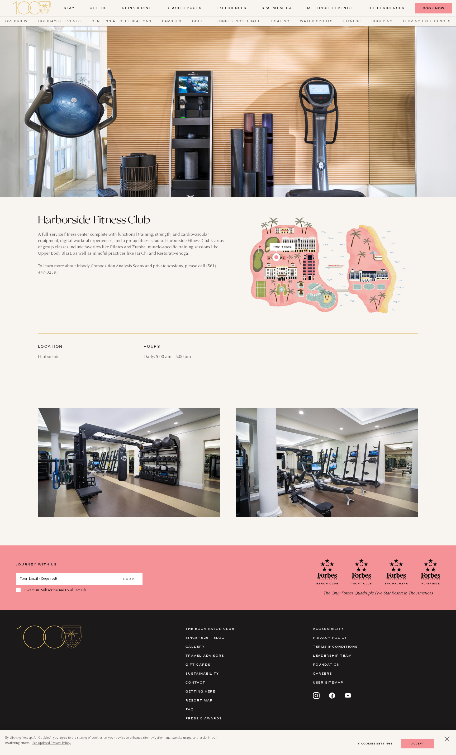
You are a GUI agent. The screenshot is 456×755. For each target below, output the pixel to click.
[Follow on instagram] (316, 695)
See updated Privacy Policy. (51, 743)
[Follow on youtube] (348, 695)
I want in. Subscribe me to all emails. (56, 590)
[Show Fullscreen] (213, 510)
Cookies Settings (377, 743)
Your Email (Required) (38, 579)
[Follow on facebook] (332, 695)
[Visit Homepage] (32, 7)
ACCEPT (417, 743)
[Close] (447, 739)
